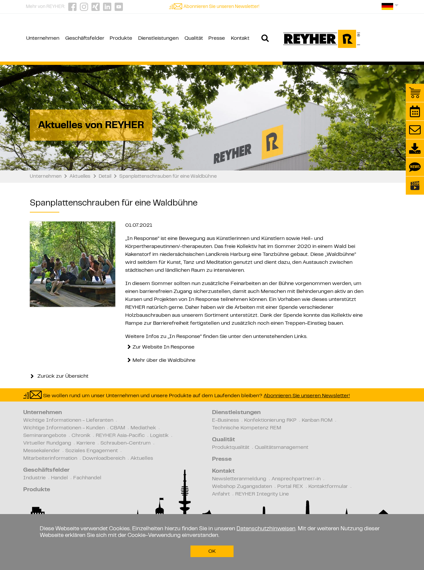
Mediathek (143, 428)
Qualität (223, 440)
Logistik (159, 435)
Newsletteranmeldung (239, 479)
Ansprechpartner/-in (296, 479)
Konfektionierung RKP (270, 420)
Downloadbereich (103, 458)
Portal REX (290, 486)
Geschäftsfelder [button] (84, 38)
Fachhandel (87, 478)
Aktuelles (142, 458)
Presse (222, 459)
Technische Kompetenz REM (246, 428)
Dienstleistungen (236, 412)
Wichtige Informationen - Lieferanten (68, 420)
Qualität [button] (194, 38)
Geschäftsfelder (46, 470)
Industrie (34, 478)
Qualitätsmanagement (281, 447)
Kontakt (223, 471)
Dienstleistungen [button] (158, 38)
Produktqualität (230, 447)
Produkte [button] (121, 38)
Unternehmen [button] (42, 38)
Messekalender (41, 451)
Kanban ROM (317, 420)
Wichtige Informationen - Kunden (64, 428)
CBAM (117, 428)
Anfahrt (221, 494)
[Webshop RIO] (415, 93)
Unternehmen (42, 412)
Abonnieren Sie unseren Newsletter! (221, 7)
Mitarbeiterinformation (50, 458)
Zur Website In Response (163, 347)
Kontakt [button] (240, 38)
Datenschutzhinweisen (266, 529)
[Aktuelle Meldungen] (415, 167)
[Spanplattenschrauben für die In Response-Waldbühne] (72, 264)
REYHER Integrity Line (262, 494)
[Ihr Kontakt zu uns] (415, 130)
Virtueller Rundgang (47, 443)
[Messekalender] (415, 111)
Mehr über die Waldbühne (163, 360)
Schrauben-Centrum (125, 443)
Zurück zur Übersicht (62, 376)
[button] (390, 9)
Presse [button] (216, 38)
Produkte (36, 490)
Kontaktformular (328, 486)
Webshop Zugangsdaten (242, 486)
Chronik (81, 435)
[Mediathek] (415, 185)
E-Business (225, 420)
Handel (59, 478)
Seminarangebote (44, 435)
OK (212, 551)
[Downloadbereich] (415, 148)
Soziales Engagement (91, 451)
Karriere (86, 443)
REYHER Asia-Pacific (120, 435)
